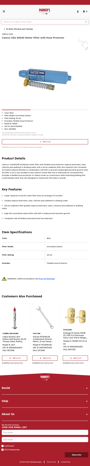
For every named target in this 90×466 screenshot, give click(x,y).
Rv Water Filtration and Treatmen (19, 29)
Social (6, 388)
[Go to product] (14, 317)
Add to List (47, 142)
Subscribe (76, 455)
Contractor (9, 446)
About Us (8, 414)
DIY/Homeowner (12, 449)
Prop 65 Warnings (47, 279)
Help (5, 401)
